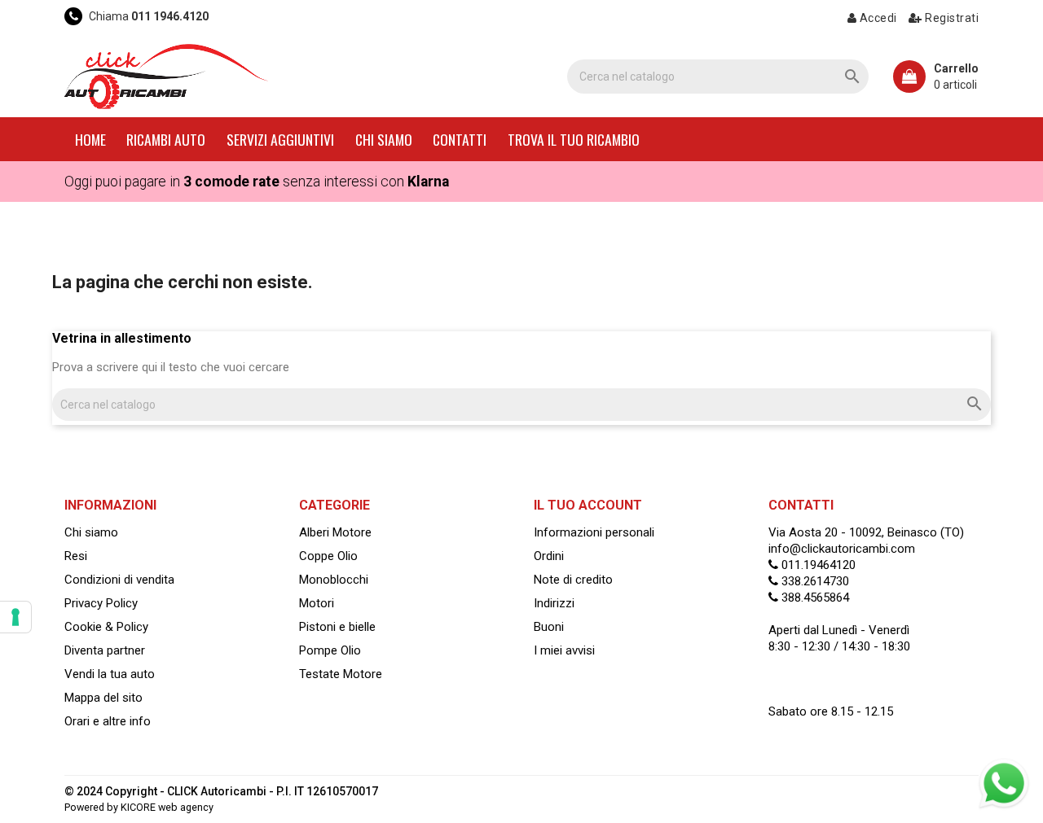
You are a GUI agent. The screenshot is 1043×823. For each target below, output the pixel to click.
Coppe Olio (328, 556)
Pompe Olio (330, 650)
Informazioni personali (594, 532)
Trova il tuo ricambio (574, 139)
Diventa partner (104, 650)
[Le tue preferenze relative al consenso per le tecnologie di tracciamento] (15, 617)
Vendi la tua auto (109, 674)
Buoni (549, 626)
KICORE (138, 807)
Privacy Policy (101, 603)
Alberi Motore (335, 532)
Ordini (549, 556)
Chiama (147, 16)
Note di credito (573, 579)
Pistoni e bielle (337, 626)
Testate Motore (340, 674)
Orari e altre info (107, 721)
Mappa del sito (103, 697)
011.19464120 (817, 565)
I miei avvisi (564, 650)
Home (90, 139)
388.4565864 (813, 597)
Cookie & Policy (106, 626)
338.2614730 (813, 581)
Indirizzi (554, 603)
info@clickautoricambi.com (841, 548)
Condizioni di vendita (119, 579)
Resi (75, 556)
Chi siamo (383, 139)
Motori (316, 603)
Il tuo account (588, 505)
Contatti (459, 139)
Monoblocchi (333, 579)
